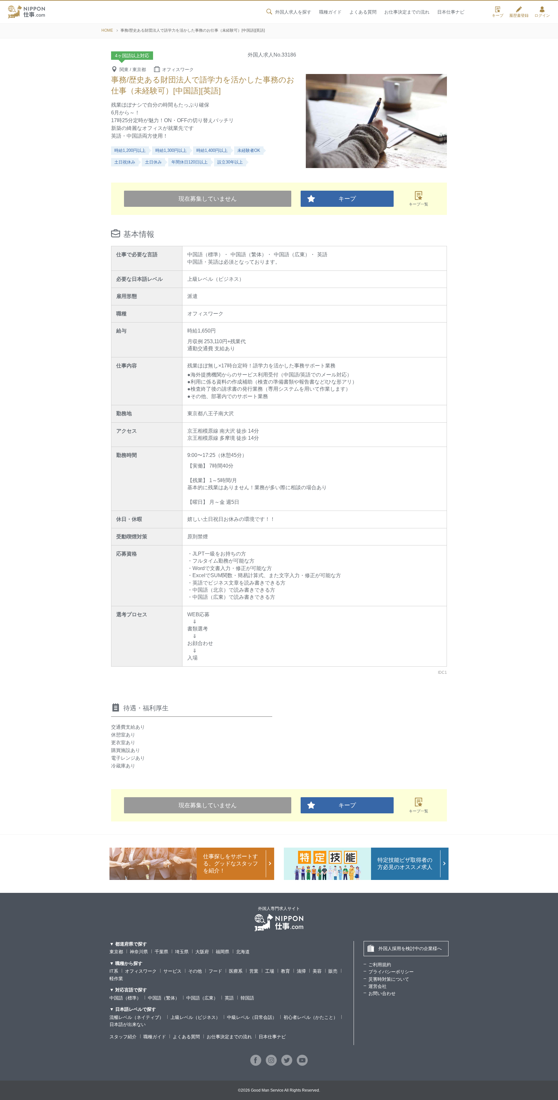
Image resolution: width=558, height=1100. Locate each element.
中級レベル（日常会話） (252, 1017)
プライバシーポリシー (391, 971)
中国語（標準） (125, 997)
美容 (317, 971)
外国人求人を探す (293, 12)
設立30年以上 (230, 162)
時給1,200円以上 (130, 150)
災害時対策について (388, 979)
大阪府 (202, 951)
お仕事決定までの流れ (406, 12)
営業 (253, 971)
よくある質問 (363, 12)
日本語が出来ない (127, 1024)
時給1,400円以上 (212, 150)
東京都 (116, 951)
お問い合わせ (382, 993)
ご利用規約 (379, 964)
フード (215, 971)
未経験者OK (248, 150)
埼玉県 (182, 951)
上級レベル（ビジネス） (195, 1017)
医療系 (236, 971)
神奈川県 (139, 951)
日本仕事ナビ (450, 12)
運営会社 (377, 986)
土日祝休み (124, 162)
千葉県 (161, 951)
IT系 (113, 971)
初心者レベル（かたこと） (311, 1017)
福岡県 (222, 951)
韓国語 (247, 997)
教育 (285, 971)
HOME (107, 30)
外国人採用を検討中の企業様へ (410, 948)
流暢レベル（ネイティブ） (136, 1017)
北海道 (243, 951)
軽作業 (116, 978)
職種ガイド (330, 12)
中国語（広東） (202, 997)
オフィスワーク (141, 971)
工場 (269, 971)
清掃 (301, 971)
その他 (195, 971)
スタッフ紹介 (123, 1036)
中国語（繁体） (164, 997)
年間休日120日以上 (189, 162)
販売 (332, 971)
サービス (172, 971)
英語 (229, 997)
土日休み (153, 162)
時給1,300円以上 (171, 150)
